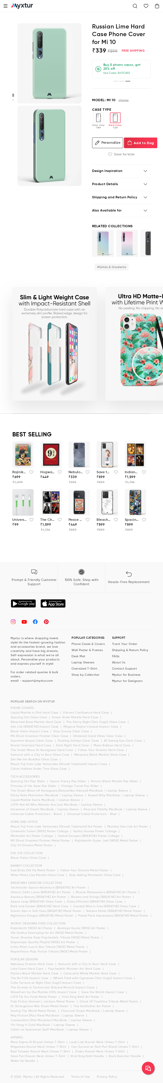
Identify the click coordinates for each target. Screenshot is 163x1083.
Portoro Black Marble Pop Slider (115, 781)
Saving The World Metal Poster (34, 1010)
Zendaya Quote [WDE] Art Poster (82, 928)
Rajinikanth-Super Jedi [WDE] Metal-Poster (19, 472)
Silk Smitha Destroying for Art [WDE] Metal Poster (47, 932)
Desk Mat (78, 656)
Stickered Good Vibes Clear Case (98, 736)
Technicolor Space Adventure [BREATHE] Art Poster (49, 887)
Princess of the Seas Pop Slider (34, 786)
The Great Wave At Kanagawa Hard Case (42, 750)
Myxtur (28, 1076)
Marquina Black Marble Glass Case (101, 754)
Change (123, 100)
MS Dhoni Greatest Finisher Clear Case (40, 736)
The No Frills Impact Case (30, 978)
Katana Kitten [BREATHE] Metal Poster (114, 911)
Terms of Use (80, 1076)
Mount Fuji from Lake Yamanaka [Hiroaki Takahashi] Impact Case (59, 764)
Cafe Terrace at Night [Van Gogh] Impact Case (46, 982)
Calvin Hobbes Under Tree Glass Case (39, 768)
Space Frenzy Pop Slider (68, 781)
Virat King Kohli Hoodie (87, 1056)
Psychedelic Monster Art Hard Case (74, 968)
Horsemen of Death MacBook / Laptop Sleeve (45, 809)
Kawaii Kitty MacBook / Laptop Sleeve (117, 795)
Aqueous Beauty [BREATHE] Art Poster (39, 897)
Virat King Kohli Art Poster (81, 996)
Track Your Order (125, 644)
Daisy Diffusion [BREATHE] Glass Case (95, 901)
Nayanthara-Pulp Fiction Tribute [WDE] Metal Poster (50, 951)
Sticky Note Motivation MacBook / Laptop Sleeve (47, 795)
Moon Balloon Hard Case (112, 745)
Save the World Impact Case (103, 992)
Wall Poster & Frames (87, 650)
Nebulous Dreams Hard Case (32, 964)
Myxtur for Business (126, 674)
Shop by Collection (86, 674)
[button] (5, 6)
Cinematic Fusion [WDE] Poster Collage (40, 831)
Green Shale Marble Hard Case (75, 717)
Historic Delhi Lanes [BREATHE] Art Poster (41, 892)
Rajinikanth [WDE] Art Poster (32, 928)
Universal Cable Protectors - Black (37, 814)
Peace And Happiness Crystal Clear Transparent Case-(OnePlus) (76, 520)
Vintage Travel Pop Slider (80, 786)
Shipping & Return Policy (130, 650)
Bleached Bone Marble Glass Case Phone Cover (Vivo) (104, 520)
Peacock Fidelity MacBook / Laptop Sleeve (116, 809)
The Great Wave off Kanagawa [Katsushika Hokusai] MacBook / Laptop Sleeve (70, 790)
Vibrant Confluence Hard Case (86, 712)
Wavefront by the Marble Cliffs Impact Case (44, 992)
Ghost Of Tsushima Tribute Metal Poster (109, 1001)
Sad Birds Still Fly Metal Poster (33, 870)
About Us (118, 662)
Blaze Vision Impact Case (30, 731)
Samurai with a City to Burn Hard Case (87, 964)
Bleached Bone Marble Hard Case (36, 722)
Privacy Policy (107, 1076)
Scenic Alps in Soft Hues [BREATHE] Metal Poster (47, 911)
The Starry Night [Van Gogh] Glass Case (96, 722)
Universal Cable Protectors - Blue (92, 814)
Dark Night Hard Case (73, 745)
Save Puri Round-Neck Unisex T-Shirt (38, 1056)
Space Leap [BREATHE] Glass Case (37, 901)
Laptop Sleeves (83, 662)
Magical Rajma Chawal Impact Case (91, 726)
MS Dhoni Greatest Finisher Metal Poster (41, 840)
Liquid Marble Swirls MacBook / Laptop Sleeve (46, 800)
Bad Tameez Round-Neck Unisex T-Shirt (41, 1051)
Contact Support (124, 668)
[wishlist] (30, 473)
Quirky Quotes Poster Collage (95, 831)
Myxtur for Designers (127, 681)
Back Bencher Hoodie (125, 1056)
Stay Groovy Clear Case (71, 731)
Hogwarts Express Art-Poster (47, 472)
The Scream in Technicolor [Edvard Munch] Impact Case (53, 987)
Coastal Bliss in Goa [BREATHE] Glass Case (105, 906)
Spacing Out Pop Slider (28, 781)
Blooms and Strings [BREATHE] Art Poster (101, 897)
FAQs (115, 656)
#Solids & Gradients (111, 267)
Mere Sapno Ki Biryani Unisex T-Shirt (38, 1042)
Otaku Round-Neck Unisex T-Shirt (100, 1051)
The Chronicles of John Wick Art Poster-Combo (47, 520)
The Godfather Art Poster (92, 1006)
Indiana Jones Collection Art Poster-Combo (132, 472)
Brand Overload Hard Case (31, 745)
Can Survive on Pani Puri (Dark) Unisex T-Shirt (105, 1046)
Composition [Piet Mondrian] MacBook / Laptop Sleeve (52, 1020)
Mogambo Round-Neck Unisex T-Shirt (39, 1046)
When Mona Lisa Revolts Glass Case (38, 875)
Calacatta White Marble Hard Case (90, 973)
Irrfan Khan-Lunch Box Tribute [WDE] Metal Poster (48, 946)
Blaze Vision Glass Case (29, 857)
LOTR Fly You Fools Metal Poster (34, 996)
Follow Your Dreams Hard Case (101, 750)
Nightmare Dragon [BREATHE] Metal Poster (42, 915)
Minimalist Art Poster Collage (32, 836)
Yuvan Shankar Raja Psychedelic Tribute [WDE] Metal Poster (56, 937)
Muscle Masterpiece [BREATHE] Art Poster (107, 892)
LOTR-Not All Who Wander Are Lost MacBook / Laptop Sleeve (57, 804)
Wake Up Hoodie (23, 1060)
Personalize (111, 143)
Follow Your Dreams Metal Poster (85, 870)
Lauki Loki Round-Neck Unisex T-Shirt (97, 1042)
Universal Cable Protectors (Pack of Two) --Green (19, 520)
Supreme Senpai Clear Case (32, 740)
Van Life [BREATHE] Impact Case (35, 726)
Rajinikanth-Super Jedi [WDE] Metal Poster (107, 840)
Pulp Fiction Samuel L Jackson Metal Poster (43, 1001)
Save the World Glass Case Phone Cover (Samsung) (104, 472)
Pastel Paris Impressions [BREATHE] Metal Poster (113, 915)
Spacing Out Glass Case (29, 717)
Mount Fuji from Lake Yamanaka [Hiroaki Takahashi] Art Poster (57, 826)
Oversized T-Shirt (84, 668)
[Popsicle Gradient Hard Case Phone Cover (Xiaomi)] (103, 243)
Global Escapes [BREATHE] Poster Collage (89, 836)
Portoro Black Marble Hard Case (35, 973)
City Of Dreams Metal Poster (32, 845)
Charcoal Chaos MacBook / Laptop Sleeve (93, 1010)
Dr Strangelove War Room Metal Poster (40, 1006)
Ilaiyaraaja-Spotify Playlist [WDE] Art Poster (43, 942)
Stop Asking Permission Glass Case (95, 875)
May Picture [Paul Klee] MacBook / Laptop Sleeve (48, 1015)
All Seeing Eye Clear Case (123, 740)
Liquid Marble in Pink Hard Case (35, 712)
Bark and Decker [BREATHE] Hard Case (40, 906)
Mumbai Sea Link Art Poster (128, 826)
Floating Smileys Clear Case (79, 740)
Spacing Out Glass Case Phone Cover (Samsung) (132, 520)
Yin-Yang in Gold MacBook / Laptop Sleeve (43, 1024)
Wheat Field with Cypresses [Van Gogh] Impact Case (93, 978)
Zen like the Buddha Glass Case (35, 759)
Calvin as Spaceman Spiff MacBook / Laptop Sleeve (50, 1029)
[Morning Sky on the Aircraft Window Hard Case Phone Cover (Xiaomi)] (127, 243)
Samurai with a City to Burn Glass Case (40, 754)
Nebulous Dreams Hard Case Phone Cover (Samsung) (76, 472)
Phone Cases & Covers (88, 644)
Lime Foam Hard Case (27, 968)
